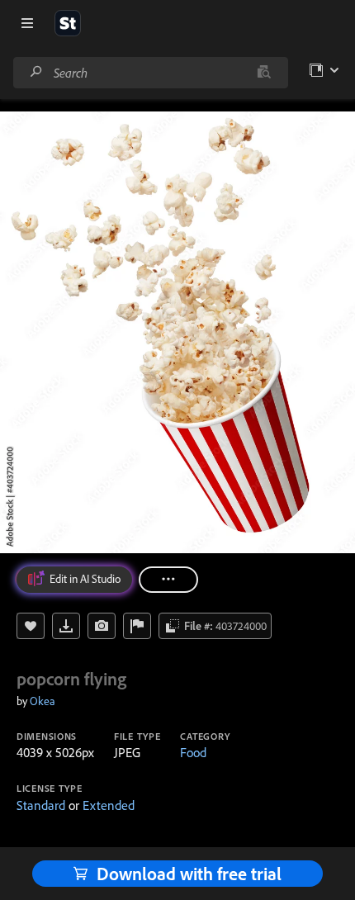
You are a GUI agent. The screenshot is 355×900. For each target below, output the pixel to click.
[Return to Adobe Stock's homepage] (67, 23)
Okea (42, 701)
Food (193, 752)
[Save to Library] (31, 626)
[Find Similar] (102, 626)
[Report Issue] (137, 626)
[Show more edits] (168, 579)
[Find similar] (263, 72)
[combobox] (150, 73)
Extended (109, 805)
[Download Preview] (66, 626)
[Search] (36, 72)
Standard (41, 805)
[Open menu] (27, 23)
